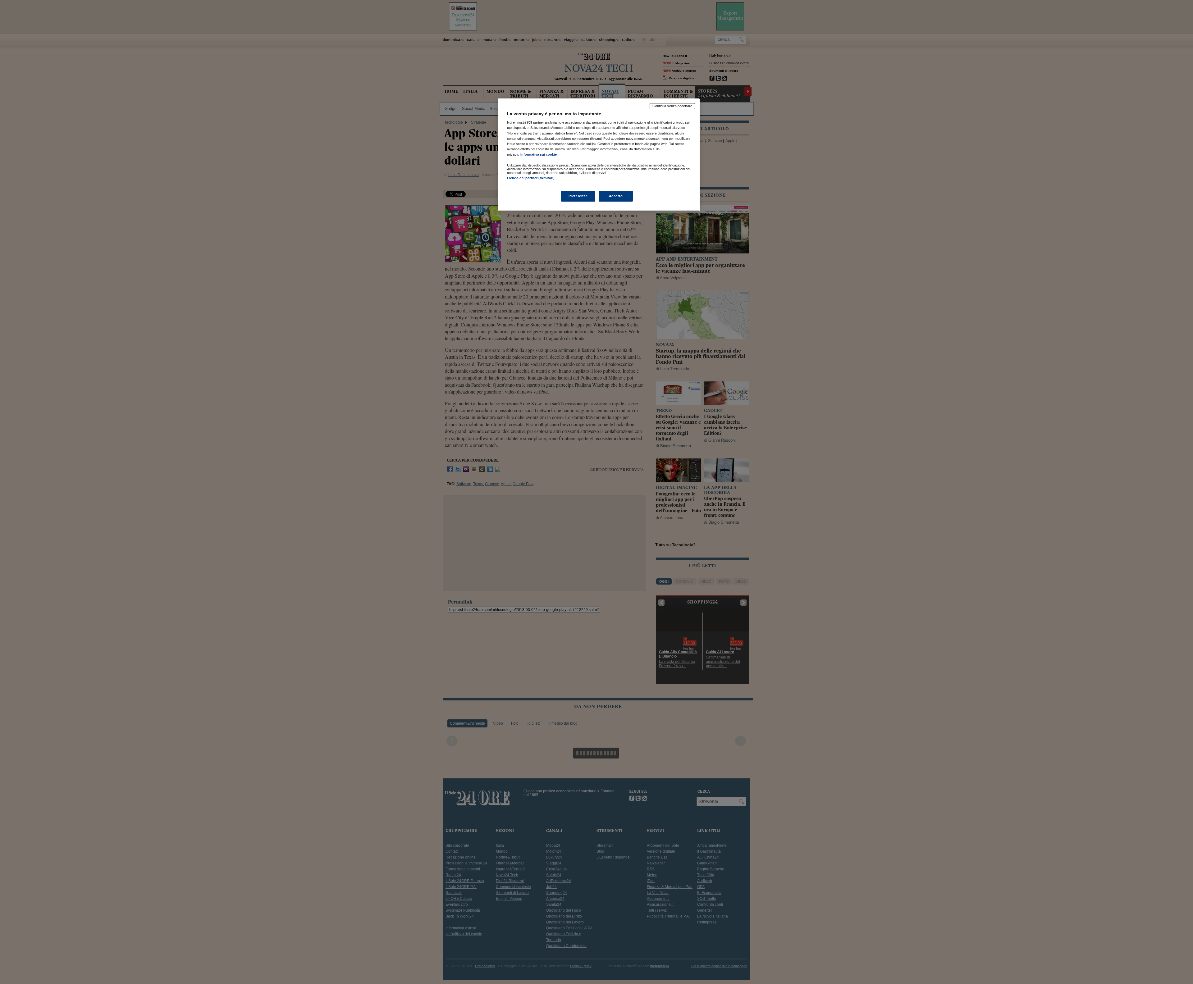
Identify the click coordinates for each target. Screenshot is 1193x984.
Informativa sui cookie (538, 154)
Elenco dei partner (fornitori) (531, 178)
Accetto (616, 196)
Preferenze (578, 196)
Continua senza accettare (672, 106)
